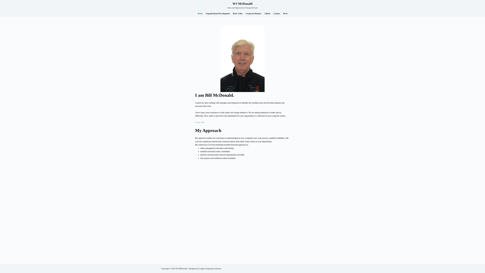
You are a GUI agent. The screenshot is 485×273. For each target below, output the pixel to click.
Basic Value (238, 14)
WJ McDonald (242, 3)
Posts (285, 14)
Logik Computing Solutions (210, 269)
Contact (276, 14)
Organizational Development (218, 14)
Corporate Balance (253, 14)
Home (200, 14)
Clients (267, 14)
